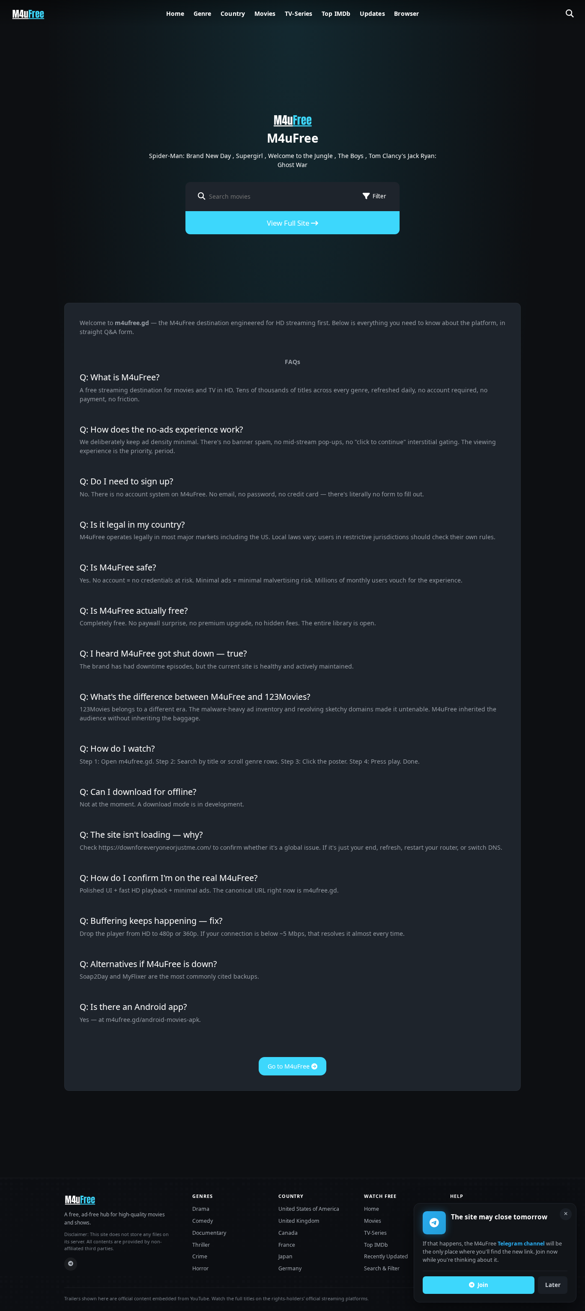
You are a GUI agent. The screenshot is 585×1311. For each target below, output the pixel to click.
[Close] (566, 1214)
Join (483, 1285)
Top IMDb (336, 13)
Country (233, 13)
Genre (203, 13)
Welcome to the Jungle (300, 156)
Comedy (202, 1220)
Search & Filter (382, 1268)
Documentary (209, 1232)
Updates (372, 13)
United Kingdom (298, 1220)
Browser (406, 13)
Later (553, 1285)
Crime (199, 1256)
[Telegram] (71, 1264)
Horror (200, 1268)
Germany (289, 1268)
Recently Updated (386, 1256)
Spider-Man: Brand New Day (190, 156)
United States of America (308, 1208)
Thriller (201, 1244)
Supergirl (249, 156)
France (286, 1244)
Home (175, 13)
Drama (200, 1208)
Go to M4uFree (289, 1066)
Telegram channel (521, 1244)
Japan (285, 1256)
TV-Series (298, 13)
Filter (379, 196)
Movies (265, 13)
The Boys (351, 156)
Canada (288, 1232)
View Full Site (289, 223)
